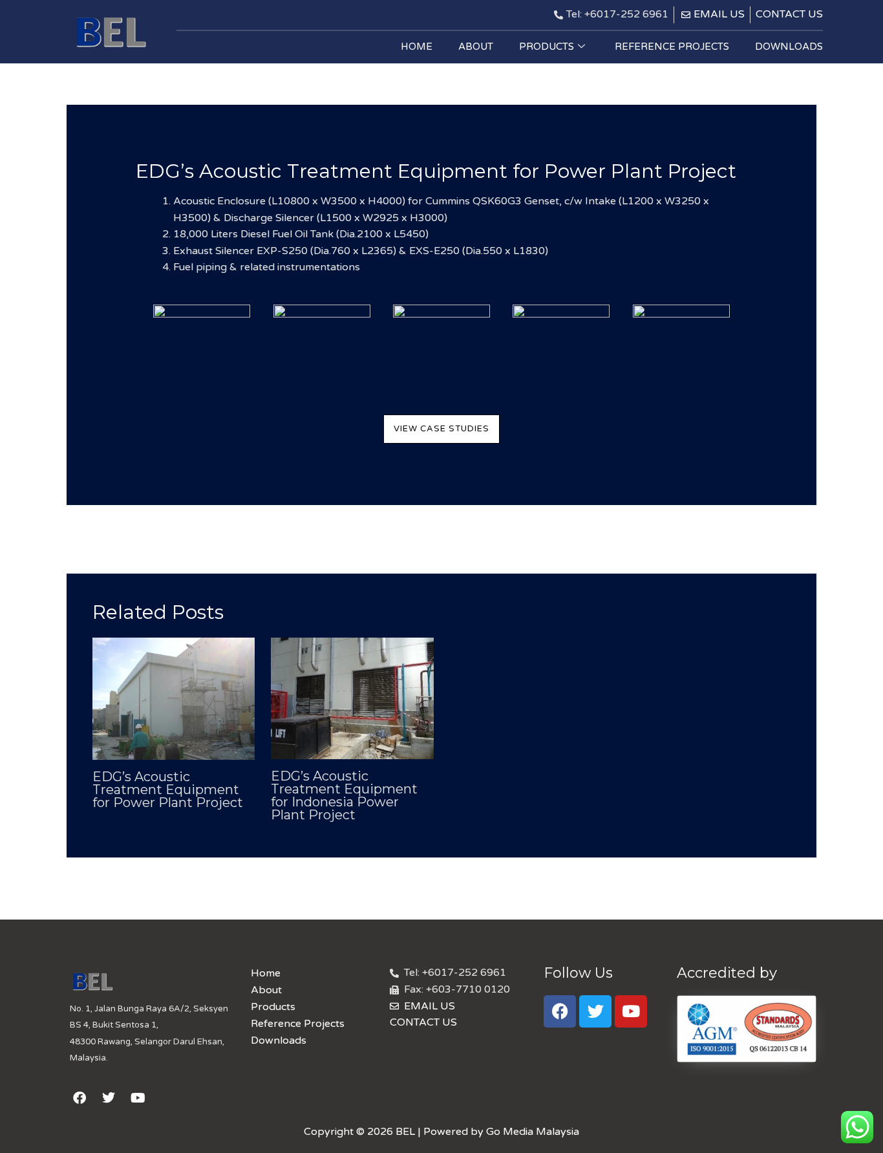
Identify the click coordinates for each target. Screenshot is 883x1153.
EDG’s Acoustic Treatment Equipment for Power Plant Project (167, 789)
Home (416, 46)
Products (546, 46)
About (475, 46)
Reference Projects (672, 46)
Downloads (789, 46)
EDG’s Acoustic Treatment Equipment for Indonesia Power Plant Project (344, 795)
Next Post (784, 538)
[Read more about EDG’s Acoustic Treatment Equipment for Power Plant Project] (173, 697)
